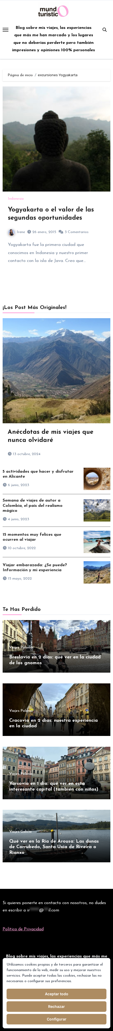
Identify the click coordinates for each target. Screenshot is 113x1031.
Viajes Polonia (21, 647)
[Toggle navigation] (5, 30)
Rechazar (56, 1006)
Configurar (56, 1019)
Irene (21, 232)
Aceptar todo (56, 994)
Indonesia (16, 199)
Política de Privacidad (23, 929)
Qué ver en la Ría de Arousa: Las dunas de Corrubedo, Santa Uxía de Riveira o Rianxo (54, 847)
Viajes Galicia (20, 832)
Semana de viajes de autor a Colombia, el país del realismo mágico (33, 505)
